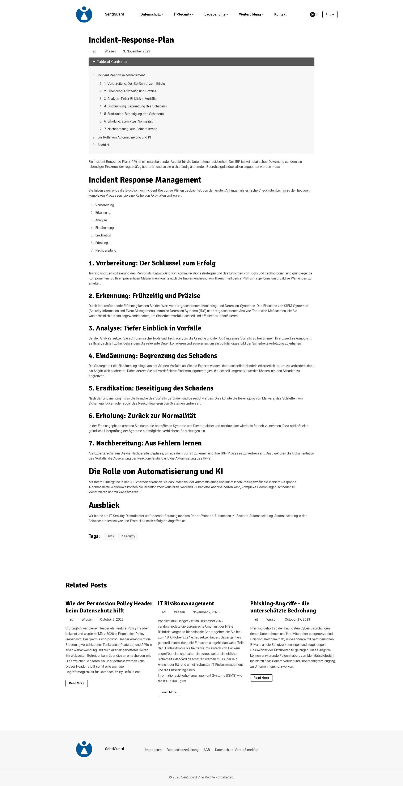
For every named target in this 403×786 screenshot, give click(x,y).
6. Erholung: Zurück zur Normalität (128, 121)
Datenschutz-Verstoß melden (236, 749)
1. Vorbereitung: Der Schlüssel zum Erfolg (134, 83)
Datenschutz (151, 14)
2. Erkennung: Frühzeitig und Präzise (130, 91)
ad (94, 51)
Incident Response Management (121, 75)
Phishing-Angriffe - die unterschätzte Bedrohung (283, 607)
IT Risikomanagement (186, 603)
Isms (110, 536)
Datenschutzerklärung (183, 749)
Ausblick (103, 145)
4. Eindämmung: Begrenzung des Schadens (135, 106)
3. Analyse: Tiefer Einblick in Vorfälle (130, 98)
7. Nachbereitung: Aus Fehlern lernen (130, 129)
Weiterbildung (250, 14)
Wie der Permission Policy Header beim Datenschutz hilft (109, 607)
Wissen (110, 51)
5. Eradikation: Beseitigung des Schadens (134, 113)
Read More (76, 683)
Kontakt (280, 14)
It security (128, 536)
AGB (207, 749)
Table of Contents (112, 62)
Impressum (153, 749)
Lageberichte (215, 14)
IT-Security (182, 14)
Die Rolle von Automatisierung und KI (124, 137)
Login (330, 14)
